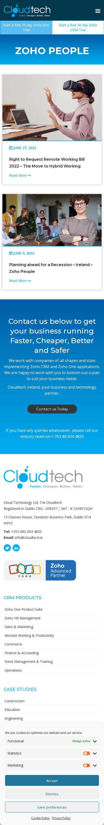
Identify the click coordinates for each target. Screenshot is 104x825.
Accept (52, 780)
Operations (13, 670)
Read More (18, 175)
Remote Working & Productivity (29, 635)
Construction (15, 701)
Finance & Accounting (22, 653)
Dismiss (52, 793)
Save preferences (52, 807)
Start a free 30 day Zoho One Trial (26, 27)
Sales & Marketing (19, 626)
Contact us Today (52, 409)
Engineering (14, 718)
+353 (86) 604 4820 (26, 531)
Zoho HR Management (23, 618)
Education (12, 709)
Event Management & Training (28, 661)
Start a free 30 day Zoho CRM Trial (78, 27)
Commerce (13, 644)
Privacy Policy (61, 818)
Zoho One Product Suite (24, 609)
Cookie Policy (40, 818)
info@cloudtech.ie (29, 537)
